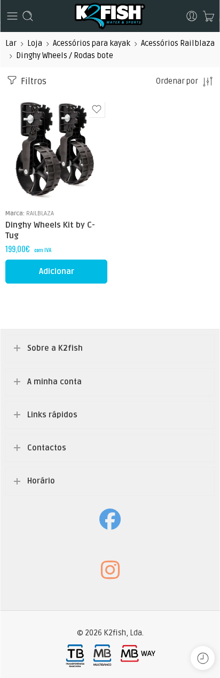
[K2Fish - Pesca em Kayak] (110, 16)
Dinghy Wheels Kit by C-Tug (50, 230)
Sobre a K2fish (55, 348)
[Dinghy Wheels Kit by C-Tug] (56, 149)
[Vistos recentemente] (203, 658)
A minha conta (54, 381)
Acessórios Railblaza (178, 43)
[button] (56, 272)
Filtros (32, 81)
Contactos (46, 448)
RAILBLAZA (40, 213)
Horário (41, 481)
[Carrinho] (208, 16)
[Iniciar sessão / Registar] (191, 16)
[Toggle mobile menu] (12, 16)
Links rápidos (52, 414)
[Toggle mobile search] (28, 16)
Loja (34, 43)
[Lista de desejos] (97, 109)
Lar (11, 43)
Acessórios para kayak (91, 43)
